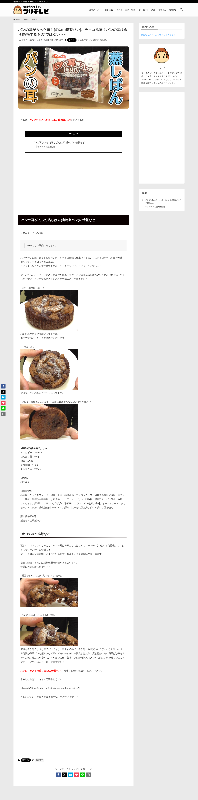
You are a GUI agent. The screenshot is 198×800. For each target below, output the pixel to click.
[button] (58, 774)
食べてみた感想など (47, 146)
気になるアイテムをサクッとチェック (158, 35)
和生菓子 (39, 760)
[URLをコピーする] (88, 774)
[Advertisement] (73, 182)
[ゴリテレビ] (31, 10)
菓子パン (72, 40)
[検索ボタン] (181, 10)
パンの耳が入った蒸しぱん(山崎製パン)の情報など (58, 142)
